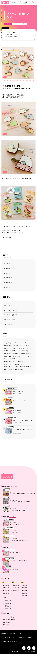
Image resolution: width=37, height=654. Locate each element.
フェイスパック (18, 364)
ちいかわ (27, 366)
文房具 (8, 348)
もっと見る (14, 486)
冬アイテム (9, 353)
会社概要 (4, 633)
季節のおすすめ (10, 319)
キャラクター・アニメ (20, 32)
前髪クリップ (10, 361)
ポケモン (8, 364)
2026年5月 (8, 282)
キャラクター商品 (20, 24)
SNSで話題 (8, 324)
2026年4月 (8, 287)
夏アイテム (17, 351)
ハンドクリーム (10, 366)
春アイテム (26, 353)
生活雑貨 (9, 345)
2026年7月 (8, 273)
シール (8, 359)
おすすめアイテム (10, 310)
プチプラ (17, 34)
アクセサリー (8, 32)
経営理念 (12, 633)
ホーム (1, 11)
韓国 (17, 353)
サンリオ (16, 348)
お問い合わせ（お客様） (26, 637)
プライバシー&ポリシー (8, 637)
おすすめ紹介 (1, 21)
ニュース (8, 489)
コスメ (26, 351)
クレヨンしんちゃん (25, 356)
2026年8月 (8, 268)
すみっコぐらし (9, 34)
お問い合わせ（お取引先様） (9, 641)
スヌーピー (20, 361)
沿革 (20, 633)
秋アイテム (17, 359)
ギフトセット (9, 369)
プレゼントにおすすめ (11, 36)
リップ (20, 366)
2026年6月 (8, 278)
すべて (8, 264)
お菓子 (8, 351)
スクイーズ (20, 369)
